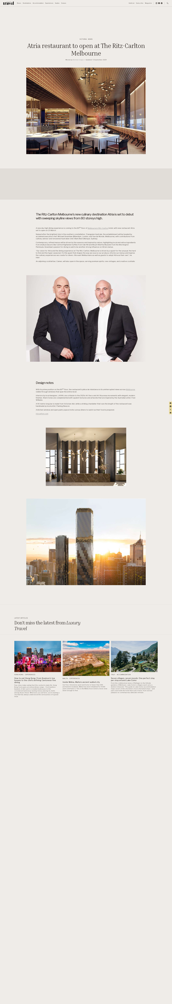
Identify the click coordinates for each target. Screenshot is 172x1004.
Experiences (49, 3)
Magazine (148, 3)
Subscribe (139, 3)
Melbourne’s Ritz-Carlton (98, 228)
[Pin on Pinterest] (170, 412)
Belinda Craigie (78, 60)
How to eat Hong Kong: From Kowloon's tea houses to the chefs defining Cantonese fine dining (35, 680)
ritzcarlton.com (42, 414)
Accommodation (38, 3)
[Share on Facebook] (170, 403)
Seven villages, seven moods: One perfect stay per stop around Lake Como (133, 679)
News (19, 3)
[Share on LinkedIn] (170, 406)
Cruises (63, 3)
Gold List (131, 3)
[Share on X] (170, 409)
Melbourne (130, 389)
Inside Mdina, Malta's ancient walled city (81, 682)
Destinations (27, 3)
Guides (57, 3)
